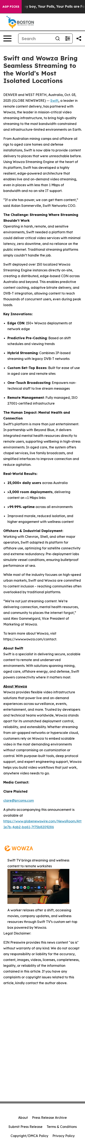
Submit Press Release (25, 1127)
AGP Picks (10, 6)
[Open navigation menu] (7, 38)
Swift (54, 100)
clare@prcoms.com (18, 800)
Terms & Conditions (62, 1127)
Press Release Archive (49, 1117)
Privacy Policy (63, 1136)
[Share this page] (79, 38)
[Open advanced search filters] (67, 38)
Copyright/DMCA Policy (29, 1136)
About (23, 1117)
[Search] (58, 38)
